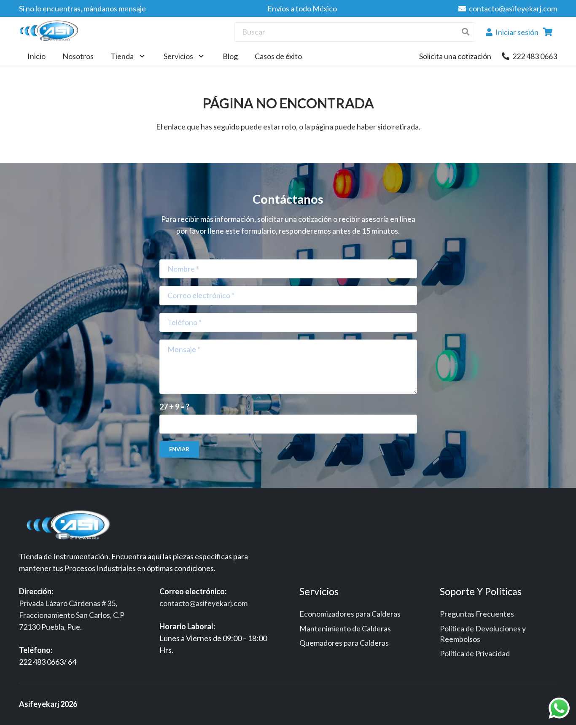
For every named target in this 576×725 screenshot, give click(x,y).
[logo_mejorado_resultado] (51, 32)
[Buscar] (465, 32)
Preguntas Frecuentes (477, 613)
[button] (140, 56)
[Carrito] (547, 32)
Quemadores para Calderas (344, 642)
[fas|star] (71, 526)
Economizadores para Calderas (350, 613)
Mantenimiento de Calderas (345, 628)
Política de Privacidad (475, 653)
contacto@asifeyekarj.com (203, 603)
